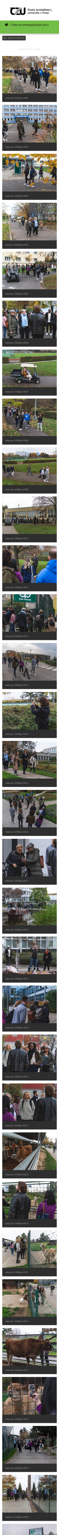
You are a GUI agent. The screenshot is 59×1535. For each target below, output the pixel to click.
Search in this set (15, 37)
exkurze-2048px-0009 (16, 489)
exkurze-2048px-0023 (16, 1174)
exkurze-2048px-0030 (16, 1517)
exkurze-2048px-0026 (16, 1321)
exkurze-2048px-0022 (16, 1125)
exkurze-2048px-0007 (16, 391)
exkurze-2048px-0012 (16, 636)
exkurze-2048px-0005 (16, 293)
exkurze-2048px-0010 (16, 538)
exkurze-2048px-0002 (16, 147)
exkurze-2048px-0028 (16, 1419)
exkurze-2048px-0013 (16, 685)
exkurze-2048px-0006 (16, 342)
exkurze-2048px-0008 (16, 440)
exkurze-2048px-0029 (16, 1468)
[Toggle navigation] (51, 10)
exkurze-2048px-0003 (16, 195)
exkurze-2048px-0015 (16, 783)
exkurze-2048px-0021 (16, 1076)
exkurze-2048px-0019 (16, 978)
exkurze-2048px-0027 (16, 1370)
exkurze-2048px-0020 (16, 1027)
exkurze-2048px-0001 (16, 98)
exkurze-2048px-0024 (16, 1223)
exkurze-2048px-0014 (16, 734)
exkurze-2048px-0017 (16, 880)
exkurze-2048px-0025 (16, 1272)
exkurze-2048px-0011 (16, 587)
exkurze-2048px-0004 (16, 244)
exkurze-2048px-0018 (16, 929)
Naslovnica (6, 24)
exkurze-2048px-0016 (16, 831)
